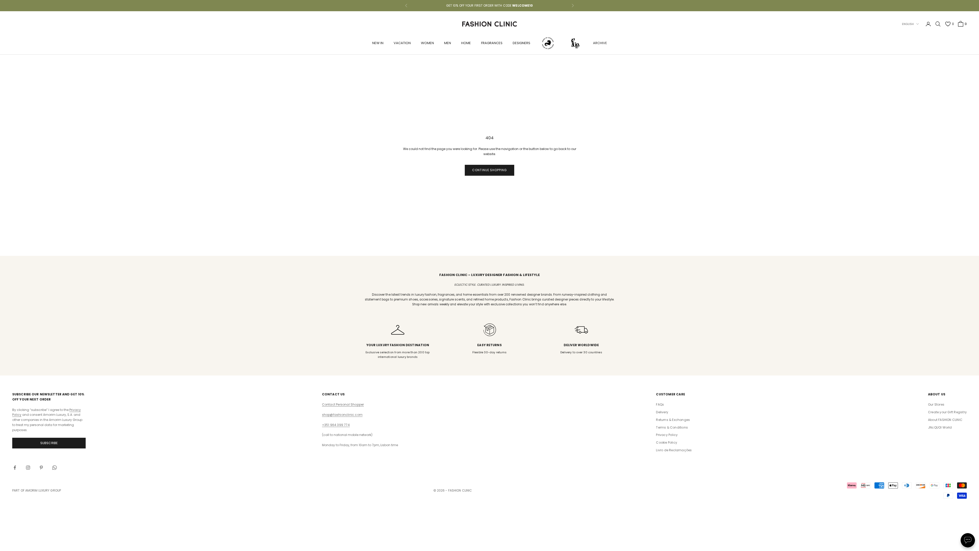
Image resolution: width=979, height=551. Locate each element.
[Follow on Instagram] (28, 467)
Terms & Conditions (672, 427)
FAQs (660, 404)
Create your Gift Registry (947, 412)
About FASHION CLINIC (945, 420)
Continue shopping (489, 170)
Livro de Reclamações (674, 450)
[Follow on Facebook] (14, 467)
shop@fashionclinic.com (342, 414)
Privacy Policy (667, 435)
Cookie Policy (666, 442)
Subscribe (49, 443)
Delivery (662, 412)
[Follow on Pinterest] (41, 467)
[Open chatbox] (968, 540)
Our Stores (936, 404)
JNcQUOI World (940, 427)
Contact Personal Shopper (343, 404)
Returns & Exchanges (673, 420)
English (908, 24)
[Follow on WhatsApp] (54, 467)
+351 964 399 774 (336, 425)
